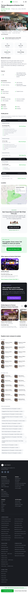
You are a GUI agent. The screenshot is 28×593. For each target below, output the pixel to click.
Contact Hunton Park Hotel (21, 590)
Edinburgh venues (4, 551)
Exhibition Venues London (5, 535)
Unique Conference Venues (6, 521)
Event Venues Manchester (19, 547)
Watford (24, 31)
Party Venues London (18, 523)
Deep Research (18, 478)
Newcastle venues (4, 561)
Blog (2, 502)
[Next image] (17, 264)
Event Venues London (5, 531)
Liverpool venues (4, 557)
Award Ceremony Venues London (20, 533)
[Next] (25, 306)
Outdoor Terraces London (5, 539)
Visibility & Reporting (5, 483)
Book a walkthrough (5, 486)
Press (2, 507)
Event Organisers (4, 493)
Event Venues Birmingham (19, 553)
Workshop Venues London (19, 537)
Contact (2, 509)
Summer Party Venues (5, 523)
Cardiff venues (10, 559)
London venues (4, 545)
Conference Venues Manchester (20, 545)
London (10, 31)
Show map (3, 10)
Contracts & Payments (5, 481)
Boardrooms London (18, 529)
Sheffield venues (10, 566)
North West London (17, 31)
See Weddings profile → (22, 173)
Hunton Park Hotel (6, 8)
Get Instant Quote (8, 590)
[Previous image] (2, 264)
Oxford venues (3, 566)
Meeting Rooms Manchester (19, 549)
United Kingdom (4, 31)
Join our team (17, 501)
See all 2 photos (23, 28)
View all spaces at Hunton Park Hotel (9, 279)
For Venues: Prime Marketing (20, 483)
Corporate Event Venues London (20, 531)
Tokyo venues (3, 577)
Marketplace (17, 480)
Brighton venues (4, 559)
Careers (2, 506)
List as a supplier (18, 488)
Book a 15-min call (14, 227)
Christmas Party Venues (19, 521)
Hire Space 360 (4, 478)
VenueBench (3, 504)
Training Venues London (5, 529)
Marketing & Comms (5, 496)
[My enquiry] (26, 2)
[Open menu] (2, 2)
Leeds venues (9, 553)
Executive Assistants (5, 494)
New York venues (4, 571)
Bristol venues (3, 553)
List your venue (18, 486)
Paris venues (3, 573)
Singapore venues (4, 579)
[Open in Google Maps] (14, 194)
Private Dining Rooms (5, 525)
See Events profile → (22, 159)
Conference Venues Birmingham (20, 551)
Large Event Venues (18, 535)
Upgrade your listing (18, 504)
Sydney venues (4, 581)
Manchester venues (4, 547)
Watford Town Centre (6, 32)
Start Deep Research (15, 298)
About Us (3, 501)
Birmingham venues (4, 549)
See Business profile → (22, 120)
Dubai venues (3, 575)
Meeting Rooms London (19, 527)
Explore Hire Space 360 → (14, 249)
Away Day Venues (4, 527)
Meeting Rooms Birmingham (20, 555)
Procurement (3, 491)
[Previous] (22, 306)
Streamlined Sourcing (5, 480)
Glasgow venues (4, 555)
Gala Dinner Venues (4, 533)
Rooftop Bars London (18, 525)
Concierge (17, 481)
